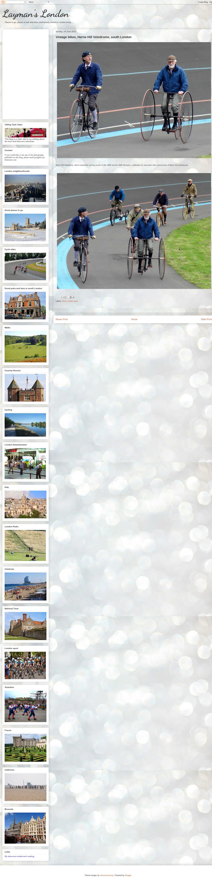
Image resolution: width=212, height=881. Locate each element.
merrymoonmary (106, 875)
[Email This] (62, 297)
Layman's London (35, 14)
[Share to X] (68, 297)
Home (134, 319)
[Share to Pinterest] (73, 297)
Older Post (206, 319)
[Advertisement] (25, 73)
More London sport (70, 301)
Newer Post (62, 319)
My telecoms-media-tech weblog (19, 856)
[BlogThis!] (65, 297)
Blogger (128, 875)
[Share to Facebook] (70, 297)
